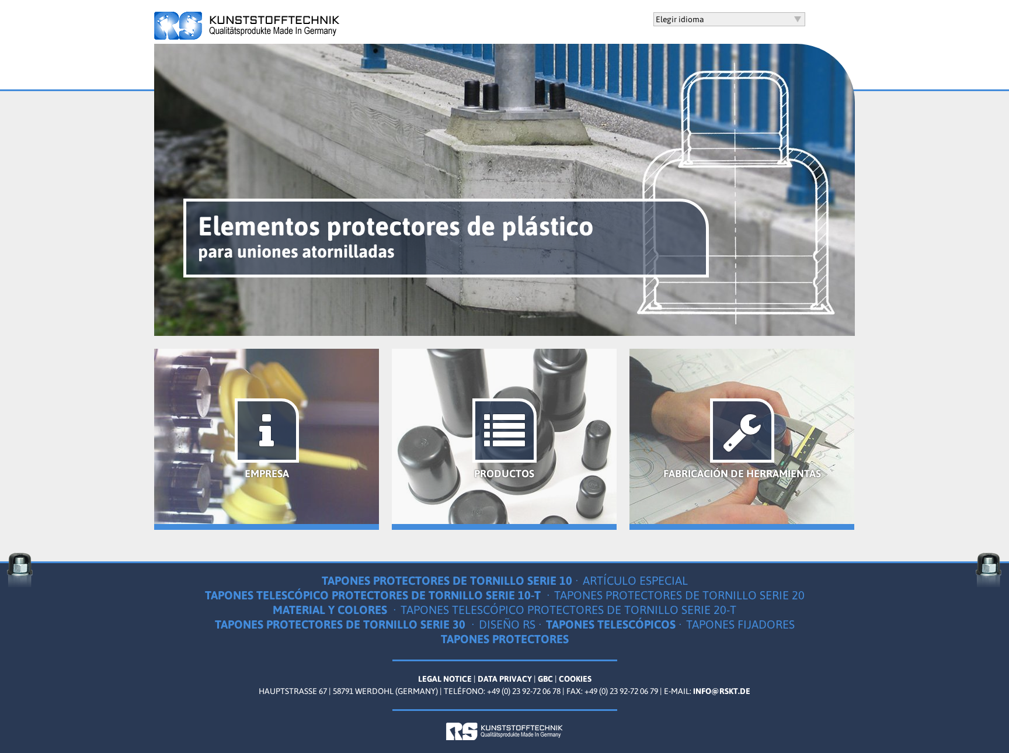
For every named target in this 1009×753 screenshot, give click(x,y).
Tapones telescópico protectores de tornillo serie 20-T (568, 609)
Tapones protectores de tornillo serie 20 (679, 595)
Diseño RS (507, 624)
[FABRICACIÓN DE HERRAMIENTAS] (741, 521)
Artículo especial (635, 580)
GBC (545, 678)
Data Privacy (505, 678)
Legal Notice (445, 678)
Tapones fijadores (740, 624)
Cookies (575, 678)
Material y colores (331, 609)
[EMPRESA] (266, 521)
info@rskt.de (721, 691)
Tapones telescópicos (611, 624)
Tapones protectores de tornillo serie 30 (341, 624)
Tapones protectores (505, 639)
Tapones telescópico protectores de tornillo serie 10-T (374, 595)
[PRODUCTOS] (504, 521)
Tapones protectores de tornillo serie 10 (447, 580)
